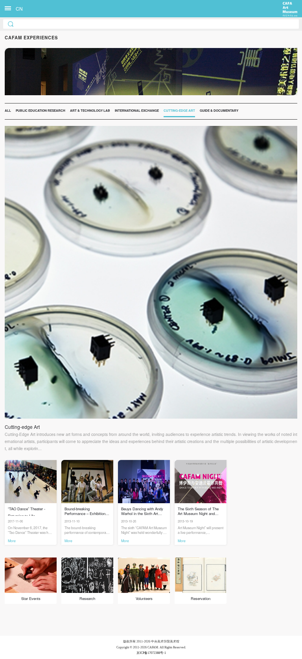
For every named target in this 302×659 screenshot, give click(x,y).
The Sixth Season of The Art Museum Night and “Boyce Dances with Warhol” (198, 511)
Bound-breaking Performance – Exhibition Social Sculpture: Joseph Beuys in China (84, 511)
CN (19, 8)
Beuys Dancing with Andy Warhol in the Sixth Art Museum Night (142, 511)
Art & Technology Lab (90, 110)
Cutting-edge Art (179, 110)
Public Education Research (40, 110)
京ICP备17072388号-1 (151, 653)
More (12, 540)
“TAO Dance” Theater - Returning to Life (26, 511)
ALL (8, 110)
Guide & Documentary (219, 110)
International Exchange (137, 110)
